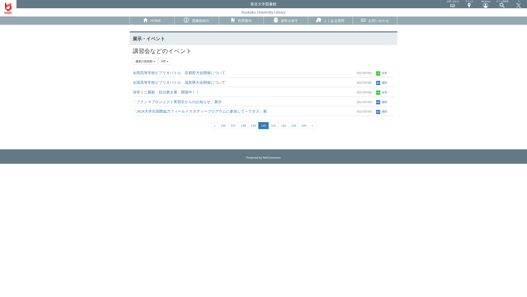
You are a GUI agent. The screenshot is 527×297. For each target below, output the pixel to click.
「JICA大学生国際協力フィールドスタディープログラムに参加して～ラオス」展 (200, 111)
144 (303, 125)
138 (243, 125)
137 (233, 125)
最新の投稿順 (144, 61)
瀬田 (384, 82)
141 (273, 125)
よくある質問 (334, 20)
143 (293, 125)
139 (253, 125)
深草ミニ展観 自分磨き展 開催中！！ (166, 92)
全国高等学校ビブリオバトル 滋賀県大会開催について (179, 82)
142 (283, 125)
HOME (155, 20)
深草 (384, 73)
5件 (164, 61)
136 (223, 125)
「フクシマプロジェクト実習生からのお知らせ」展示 (177, 102)
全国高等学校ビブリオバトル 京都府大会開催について (179, 73)
